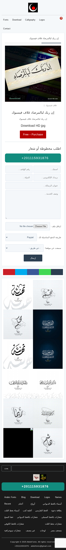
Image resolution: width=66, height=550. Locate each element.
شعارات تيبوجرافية (12, 530)
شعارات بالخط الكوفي (14, 524)
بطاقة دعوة (56, 510)
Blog (23, 497)
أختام (21, 504)
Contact (6, 28)
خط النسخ (8, 517)
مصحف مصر (56, 530)
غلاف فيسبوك (51, 105)
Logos (42, 20)
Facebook (33, 272)
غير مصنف (30, 530)
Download (16, 20)
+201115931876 (34, 158)
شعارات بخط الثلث (53, 524)
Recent (7, 504)
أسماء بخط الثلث (11, 510)
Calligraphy (30, 20)
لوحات (43, 530)
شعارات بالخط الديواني (27, 517)
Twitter (21, 272)
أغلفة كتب (27, 510)
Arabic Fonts (10, 497)
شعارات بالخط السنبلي (51, 517)
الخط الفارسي (41, 510)
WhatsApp (45, 272)
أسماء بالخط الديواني (52, 504)
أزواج (33, 504)
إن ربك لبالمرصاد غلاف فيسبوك (44, 38)
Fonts (5, 20)
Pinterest (9, 272)
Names (58, 497)
